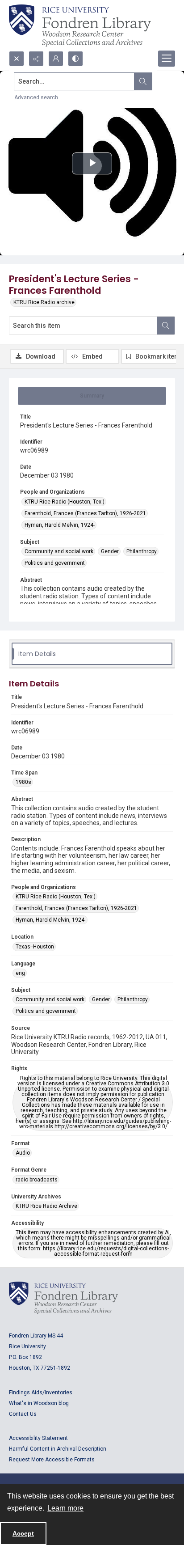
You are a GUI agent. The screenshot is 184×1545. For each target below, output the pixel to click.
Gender (110, 551)
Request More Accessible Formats (52, 1459)
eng (20, 973)
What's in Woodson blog (39, 1403)
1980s (23, 782)
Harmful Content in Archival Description (57, 1449)
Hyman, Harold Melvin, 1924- (60, 525)
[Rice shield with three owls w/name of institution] (80, 25)
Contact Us (23, 1414)
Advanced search (36, 97)
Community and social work (59, 551)
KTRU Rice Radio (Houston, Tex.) (65, 502)
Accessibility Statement (38, 1438)
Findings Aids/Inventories (40, 1392)
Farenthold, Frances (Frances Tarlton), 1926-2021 (85, 513)
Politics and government (55, 563)
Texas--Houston (35, 947)
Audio (23, 1153)
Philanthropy (141, 551)
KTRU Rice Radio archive (44, 302)
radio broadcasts (37, 1180)
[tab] (92, 395)
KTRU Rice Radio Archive (46, 1206)
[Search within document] (166, 325)
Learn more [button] (65, 1508)
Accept (23, 1533)
